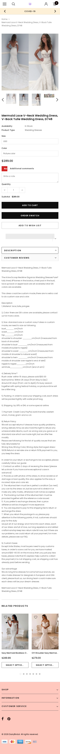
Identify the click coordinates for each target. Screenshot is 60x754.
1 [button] (20, 674)
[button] (30, 235)
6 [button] (36, 674)
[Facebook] (3, 719)
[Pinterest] (8, 719)
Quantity (6, 184)
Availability (7, 126)
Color (4, 148)
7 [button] (39, 674)
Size (4, 136)
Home (4, 19)
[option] (28, 11)
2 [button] (23, 674)
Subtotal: (6, 196)
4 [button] (30, 674)
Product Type (8, 130)
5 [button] (33, 674)
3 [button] (27, 674)
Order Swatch (30, 215)
